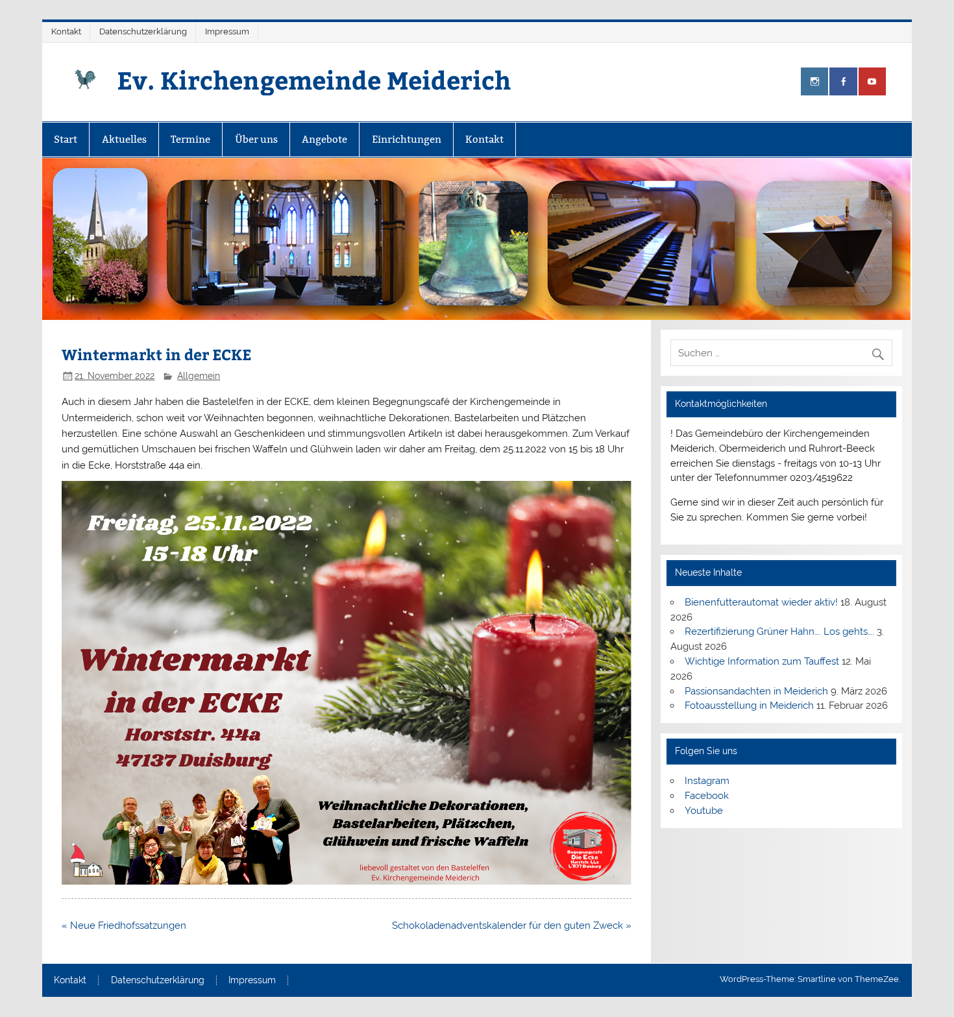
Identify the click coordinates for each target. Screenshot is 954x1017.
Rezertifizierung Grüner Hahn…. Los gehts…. (779, 631)
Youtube (704, 810)
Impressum (227, 31)
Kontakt (66, 31)
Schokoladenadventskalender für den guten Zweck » (511, 925)
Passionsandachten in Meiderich (756, 691)
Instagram (707, 781)
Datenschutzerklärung (143, 31)
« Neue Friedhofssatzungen (124, 925)
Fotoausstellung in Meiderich (749, 705)
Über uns (256, 139)
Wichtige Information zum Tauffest (762, 661)
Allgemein (198, 376)
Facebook (707, 796)
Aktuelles (124, 139)
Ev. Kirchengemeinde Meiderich (314, 79)
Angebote (324, 139)
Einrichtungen (406, 139)
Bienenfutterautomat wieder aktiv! (761, 602)
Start (65, 139)
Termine (190, 139)
